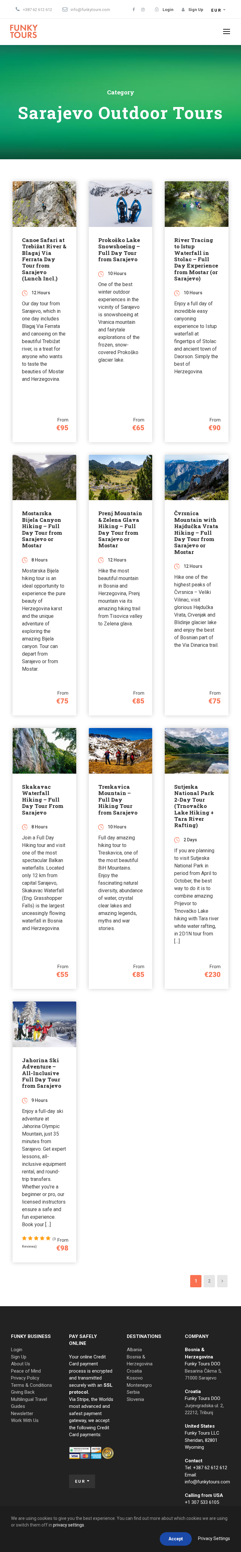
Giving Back (23, 1392)
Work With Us (25, 1420)
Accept (176, 1538)
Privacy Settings (214, 1538)
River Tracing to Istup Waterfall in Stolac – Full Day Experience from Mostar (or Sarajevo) (196, 259)
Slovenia (135, 1399)
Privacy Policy (25, 1378)
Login (16, 1349)
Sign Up (18, 1357)
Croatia (134, 1371)
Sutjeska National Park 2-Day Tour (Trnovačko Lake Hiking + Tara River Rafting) (194, 806)
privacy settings (68, 1524)
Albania (134, 1349)
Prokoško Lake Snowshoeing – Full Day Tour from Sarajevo (119, 249)
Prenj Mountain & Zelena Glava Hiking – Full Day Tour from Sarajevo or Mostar (120, 529)
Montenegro (139, 1385)
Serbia (133, 1392)
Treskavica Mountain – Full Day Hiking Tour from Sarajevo (117, 799)
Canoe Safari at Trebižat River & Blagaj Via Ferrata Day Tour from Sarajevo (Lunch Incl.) (44, 259)
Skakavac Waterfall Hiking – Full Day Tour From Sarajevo (42, 799)
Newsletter (22, 1413)
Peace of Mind (26, 1371)
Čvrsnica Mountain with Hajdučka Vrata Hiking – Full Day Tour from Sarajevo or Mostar (196, 532)
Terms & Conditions (31, 1385)
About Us (20, 1364)
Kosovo (135, 1378)
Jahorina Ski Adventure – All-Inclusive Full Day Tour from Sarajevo (41, 1073)
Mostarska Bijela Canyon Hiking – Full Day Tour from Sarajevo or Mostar (42, 529)
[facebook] (133, 9)
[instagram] (143, 9)
